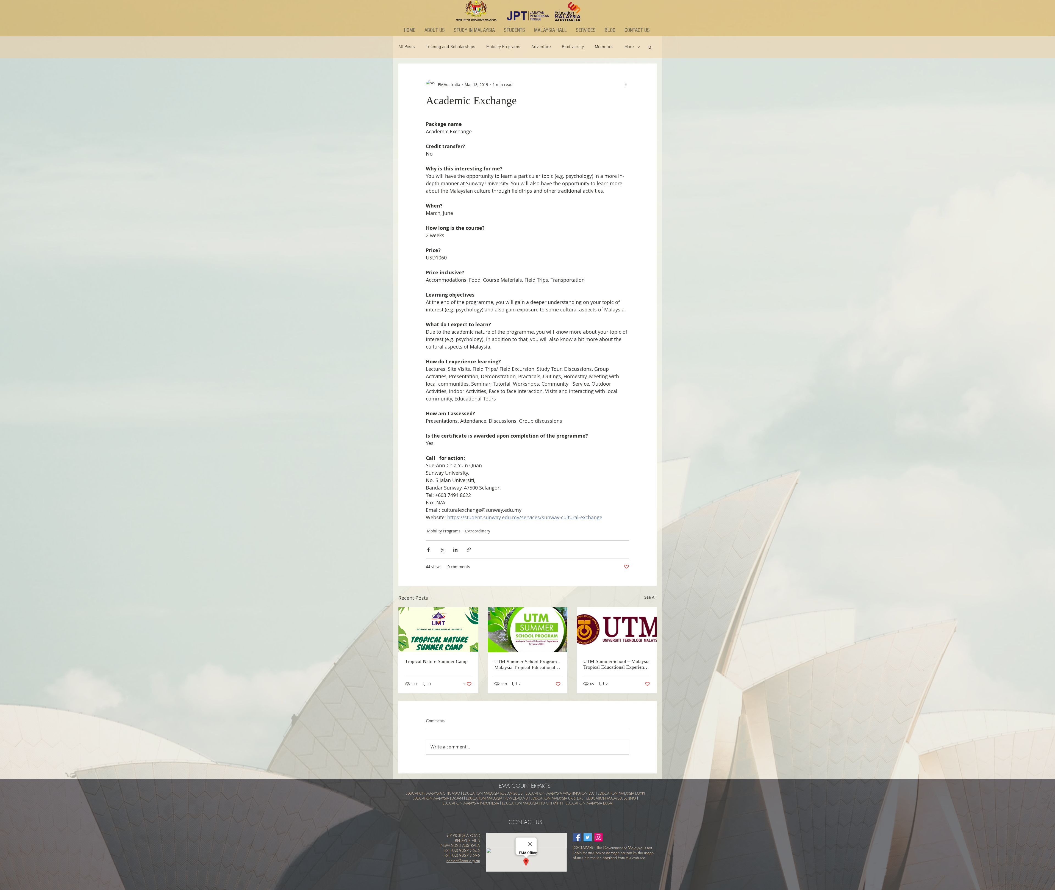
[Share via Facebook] (428, 549)
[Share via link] (468, 549)
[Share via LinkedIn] (455, 549)
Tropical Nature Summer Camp (436, 661)
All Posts (406, 47)
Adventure (541, 47)
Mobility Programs (503, 47)
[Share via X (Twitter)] (442, 549)
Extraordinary (477, 531)
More (629, 47)
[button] (435, 30)
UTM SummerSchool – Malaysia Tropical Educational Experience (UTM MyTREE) (616, 664)
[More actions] (626, 84)
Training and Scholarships (450, 47)
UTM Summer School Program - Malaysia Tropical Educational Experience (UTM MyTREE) (527, 664)
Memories (604, 47)
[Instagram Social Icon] (598, 837)
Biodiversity (573, 47)
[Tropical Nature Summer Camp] (438, 629)
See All (650, 597)
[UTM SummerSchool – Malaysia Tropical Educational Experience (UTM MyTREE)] (617, 629)
